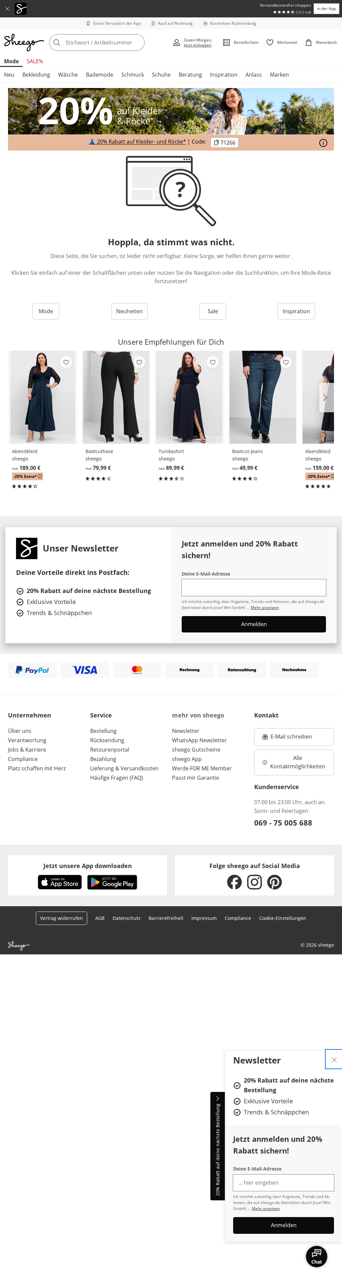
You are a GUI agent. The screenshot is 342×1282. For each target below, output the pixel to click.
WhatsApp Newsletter (199, 740)
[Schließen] (7, 8)
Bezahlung (103, 759)
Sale (213, 311)
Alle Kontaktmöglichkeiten (297, 762)
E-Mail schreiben (287, 738)
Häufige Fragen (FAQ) (116, 777)
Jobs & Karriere (27, 749)
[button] (326, 397)
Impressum (204, 918)
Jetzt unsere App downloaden (87, 866)
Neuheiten (129, 311)
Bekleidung (36, 74)
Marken (279, 74)
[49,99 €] (263, 397)
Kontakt (266, 715)
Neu (9, 74)
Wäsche (68, 74)
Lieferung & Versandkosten (124, 768)
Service (101, 715)
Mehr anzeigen (266, 1208)
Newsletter (185, 731)
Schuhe (161, 74)
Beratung (190, 74)
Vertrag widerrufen (61, 918)
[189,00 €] (42, 397)
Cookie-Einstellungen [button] (282, 918)
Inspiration (223, 74)
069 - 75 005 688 (283, 823)
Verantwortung (27, 740)
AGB (100, 918)
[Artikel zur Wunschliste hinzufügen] (66, 362)
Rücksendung (107, 740)
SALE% (35, 61)
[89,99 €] (189, 397)
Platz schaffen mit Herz (37, 768)
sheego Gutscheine (196, 749)
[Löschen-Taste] (137, 42)
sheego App (187, 759)
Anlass (253, 74)
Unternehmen (29, 715)
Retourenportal (109, 749)
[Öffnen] (323, 143)
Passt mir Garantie (195, 777)
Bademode (99, 74)
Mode (11, 61)
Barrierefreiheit (166, 918)
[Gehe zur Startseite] (24, 42)
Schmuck (132, 74)
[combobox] (108, 42)
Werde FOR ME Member (202, 768)
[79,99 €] (116, 397)
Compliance (23, 759)
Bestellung (103, 731)
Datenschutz (127, 918)
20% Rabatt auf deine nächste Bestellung (217, 1150)
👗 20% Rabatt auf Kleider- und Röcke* (137, 142)
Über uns (19, 731)
